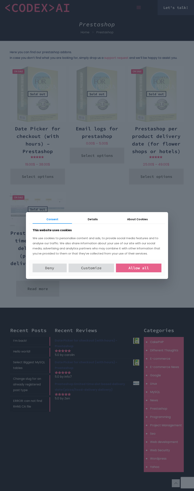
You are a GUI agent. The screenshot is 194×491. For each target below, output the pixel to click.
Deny (49, 267)
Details (93, 219)
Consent (52, 219)
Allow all (138, 267)
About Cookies (137, 219)
